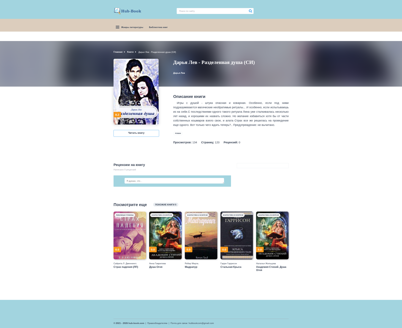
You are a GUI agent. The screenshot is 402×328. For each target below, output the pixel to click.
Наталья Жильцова (266, 263)
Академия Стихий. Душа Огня (271, 268)
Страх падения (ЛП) (126, 267)
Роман (178, 133)
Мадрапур (191, 267)
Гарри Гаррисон (228, 263)
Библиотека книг (158, 27)
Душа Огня (155, 267)
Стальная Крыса (230, 267)
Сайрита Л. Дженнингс (125, 263)
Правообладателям (157, 323)
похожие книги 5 (165, 204)
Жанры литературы (132, 27)
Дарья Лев (179, 73)
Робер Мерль (191, 263)
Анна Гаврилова (157, 263)
